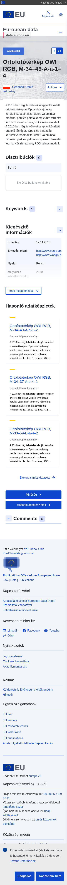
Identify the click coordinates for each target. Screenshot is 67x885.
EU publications (13, 738)
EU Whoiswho (12, 732)
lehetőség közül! (13, 806)
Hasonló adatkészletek (31, 504)
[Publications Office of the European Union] (32, 563)
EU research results (15, 726)
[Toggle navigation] (60, 33)
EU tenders (10, 720)
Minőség (31, 494)
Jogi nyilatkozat (13, 656)
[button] (53, 2)
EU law (7, 714)
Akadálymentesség (15, 666)
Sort (10, 167)
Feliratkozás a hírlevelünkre (20, 610)
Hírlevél (8, 694)
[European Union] (32, 767)
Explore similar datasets (38, 478)
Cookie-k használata (16, 661)
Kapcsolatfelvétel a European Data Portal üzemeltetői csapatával (29, 603)
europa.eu (35, 776)
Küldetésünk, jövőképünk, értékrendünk (28, 689)
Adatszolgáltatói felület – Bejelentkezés (28, 743)
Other (11, 635)
